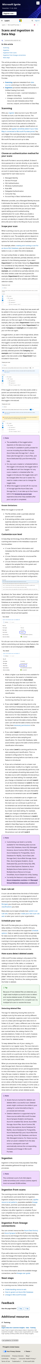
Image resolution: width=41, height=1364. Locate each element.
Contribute (5, 1358)
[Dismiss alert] (37, 3)
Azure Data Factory (31, 1230)
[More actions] (37, 24)
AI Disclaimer (6, 1356)
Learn (4, 25)
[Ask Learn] (34, 24)
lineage (34, 1202)
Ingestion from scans (10, 53)
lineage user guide (23, 1273)
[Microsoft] (20, 20)
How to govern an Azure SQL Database (19, 1292)
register (11, 113)
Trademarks (16, 1361)
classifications (7, 907)
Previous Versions (18, 1356)
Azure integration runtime (17, 880)
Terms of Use (6, 1361)
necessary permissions (22, 725)
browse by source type (23, 494)
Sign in (37, 20)
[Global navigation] (2, 20)
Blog (27, 1356)
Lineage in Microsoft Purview (15, 1295)
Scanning (6, 48)
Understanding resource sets (15, 1289)
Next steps (6, 57)
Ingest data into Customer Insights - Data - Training (19, 1328)
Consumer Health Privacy (27, 1358)
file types (5, 904)
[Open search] (32, 20)
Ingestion (6, 50)
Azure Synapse (10, 1233)
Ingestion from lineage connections (14, 55)
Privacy (13, 1358)
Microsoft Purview (13, 25)
